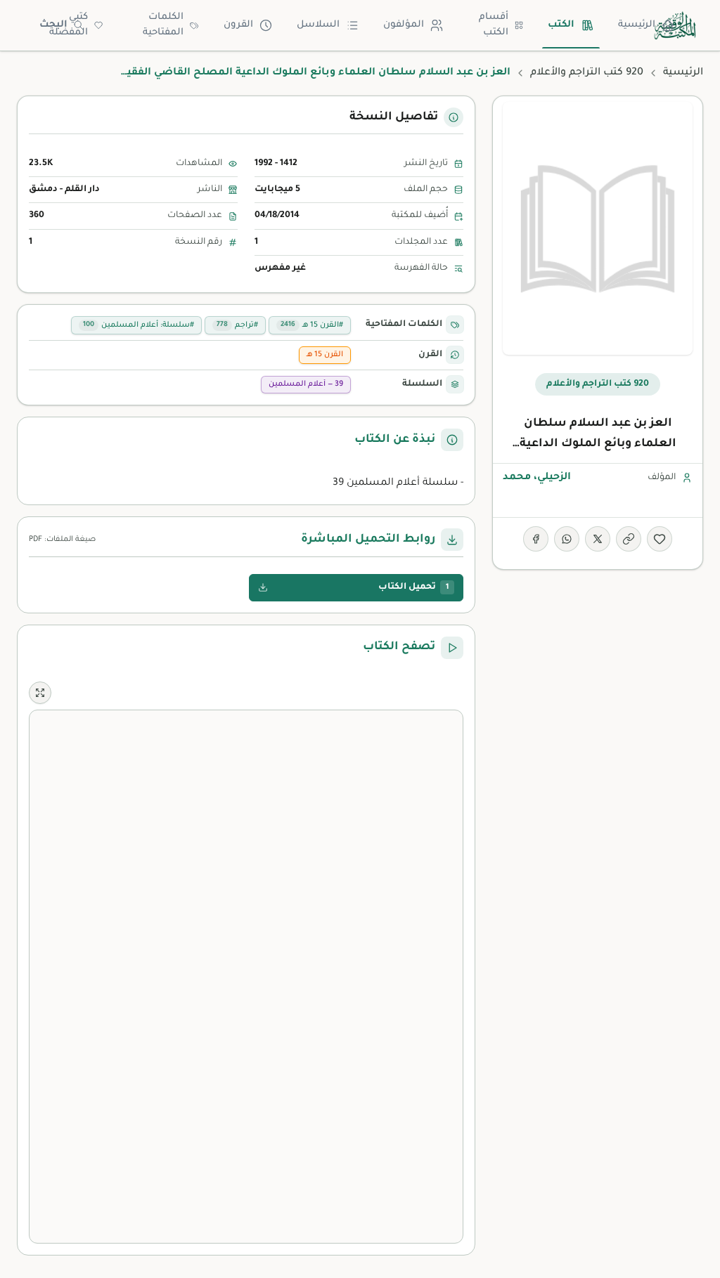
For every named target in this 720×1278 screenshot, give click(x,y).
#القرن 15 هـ (312, 325)
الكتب (561, 25)
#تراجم (237, 325)
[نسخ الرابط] (628, 539)
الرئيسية (636, 25)
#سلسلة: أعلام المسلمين (138, 325)
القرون (238, 25)
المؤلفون (403, 25)
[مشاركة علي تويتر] (597, 539)
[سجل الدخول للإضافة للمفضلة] (659, 539)
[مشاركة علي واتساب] (566, 539)
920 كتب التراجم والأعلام (586, 73)
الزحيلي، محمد (537, 477)
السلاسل (318, 25)
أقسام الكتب (493, 25)
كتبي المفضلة (68, 25)
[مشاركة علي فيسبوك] (535, 539)
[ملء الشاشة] (40, 693)
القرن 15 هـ (325, 355)
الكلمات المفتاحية (163, 25)
